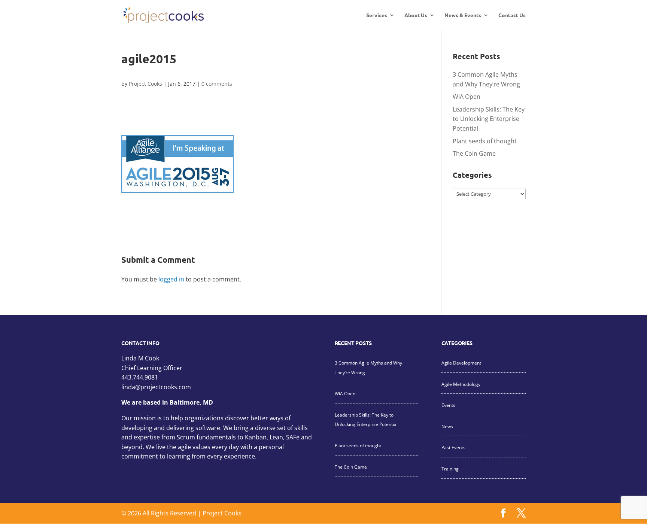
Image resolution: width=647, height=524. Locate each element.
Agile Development (461, 363)
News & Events (462, 15)
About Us (415, 15)
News (447, 426)
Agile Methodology (460, 384)
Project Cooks (145, 83)
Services (376, 15)
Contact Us (512, 15)
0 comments (216, 83)
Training (450, 469)
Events (448, 405)
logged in (171, 279)
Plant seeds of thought (485, 141)
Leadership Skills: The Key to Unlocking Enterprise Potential (489, 118)
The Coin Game (474, 153)
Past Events (453, 447)
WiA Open (466, 96)
